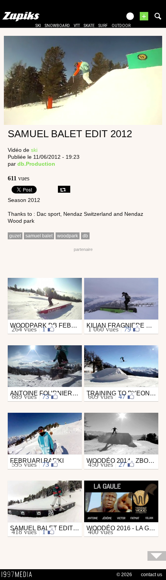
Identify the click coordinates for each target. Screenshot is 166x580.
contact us (151, 574)
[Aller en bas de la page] (156, 556)
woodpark (67, 236)
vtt (77, 26)
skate (89, 26)
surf (103, 26)
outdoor (121, 26)
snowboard (57, 26)
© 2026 (124, 574)
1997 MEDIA (19, 574)
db (85, 236)
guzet (15, 236)
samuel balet (39, 236)
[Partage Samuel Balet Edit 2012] (64, 189)
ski (38, 26)
